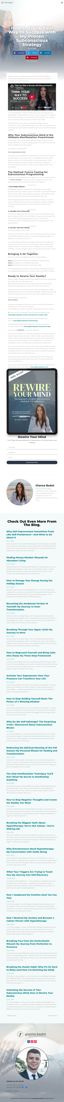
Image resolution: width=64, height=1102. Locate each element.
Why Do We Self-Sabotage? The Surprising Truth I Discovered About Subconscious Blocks (31, 724)
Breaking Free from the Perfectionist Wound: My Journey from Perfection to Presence (29, 944)
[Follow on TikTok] (32, 1041)
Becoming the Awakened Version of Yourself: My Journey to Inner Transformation (27, 606)
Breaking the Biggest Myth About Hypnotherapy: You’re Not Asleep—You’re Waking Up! (30, 825)
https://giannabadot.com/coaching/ (25, 320)
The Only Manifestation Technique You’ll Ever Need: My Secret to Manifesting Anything (29, 776)
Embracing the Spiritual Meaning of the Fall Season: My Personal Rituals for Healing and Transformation (31, 750)
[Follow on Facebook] (28, 1041)
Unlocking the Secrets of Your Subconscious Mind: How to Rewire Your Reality (29, 993)
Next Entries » (53, 1015)
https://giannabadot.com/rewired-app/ (37, 326)
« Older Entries (11, 1015)
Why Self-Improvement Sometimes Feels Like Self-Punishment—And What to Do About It (30, 534)
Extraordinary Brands (38, 1098)
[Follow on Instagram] (35, 1041)
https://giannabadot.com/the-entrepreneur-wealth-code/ (28, 315)
